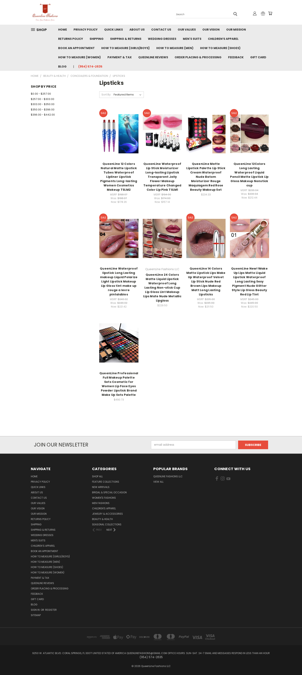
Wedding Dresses (162, 39)
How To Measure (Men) (175, 48)
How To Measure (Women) (79, 57)
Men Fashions (101, 503)
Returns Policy (70, 39)
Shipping (97, 39)
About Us (137, 30)
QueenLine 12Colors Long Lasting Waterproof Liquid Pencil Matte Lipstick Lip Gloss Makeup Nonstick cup (249, 174)
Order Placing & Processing (198, 57)
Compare (117, 133)
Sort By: (106, 94)
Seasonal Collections (106, 524)
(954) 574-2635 (90, 66)
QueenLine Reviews (153, 57)
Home (62, 30)
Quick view (118, 125)
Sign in (35, 610)
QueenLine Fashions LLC (168, 476)
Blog (62, 66)
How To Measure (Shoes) (220, 48)
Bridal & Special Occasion (109, 492)
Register (51, 610)
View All (158, 481)
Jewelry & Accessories (107, 513)
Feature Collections (105, 481)
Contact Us (161, 30)
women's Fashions (104, 497)
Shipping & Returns (125, 39)
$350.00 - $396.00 (42, 109)
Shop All (97, 476)
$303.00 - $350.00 (42, 104)
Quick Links (113, 30)
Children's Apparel (104, 508)
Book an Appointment (76, 48)
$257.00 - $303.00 (42, 99)
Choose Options (119, 141)
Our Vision (211, 30)
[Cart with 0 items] (270, 13)
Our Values (187, 30)
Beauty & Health (102, 519)
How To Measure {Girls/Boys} (125, 48)
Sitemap (36, 615)
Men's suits (192, 39)
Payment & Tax (119, 57)
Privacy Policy (86, 30)
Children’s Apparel (223, 39)
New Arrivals (101, 487)
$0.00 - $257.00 (41, 94)
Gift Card (258, 57)
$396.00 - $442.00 (43, 115)
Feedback (236, 57)
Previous (291, 662)
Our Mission (236, 30)
